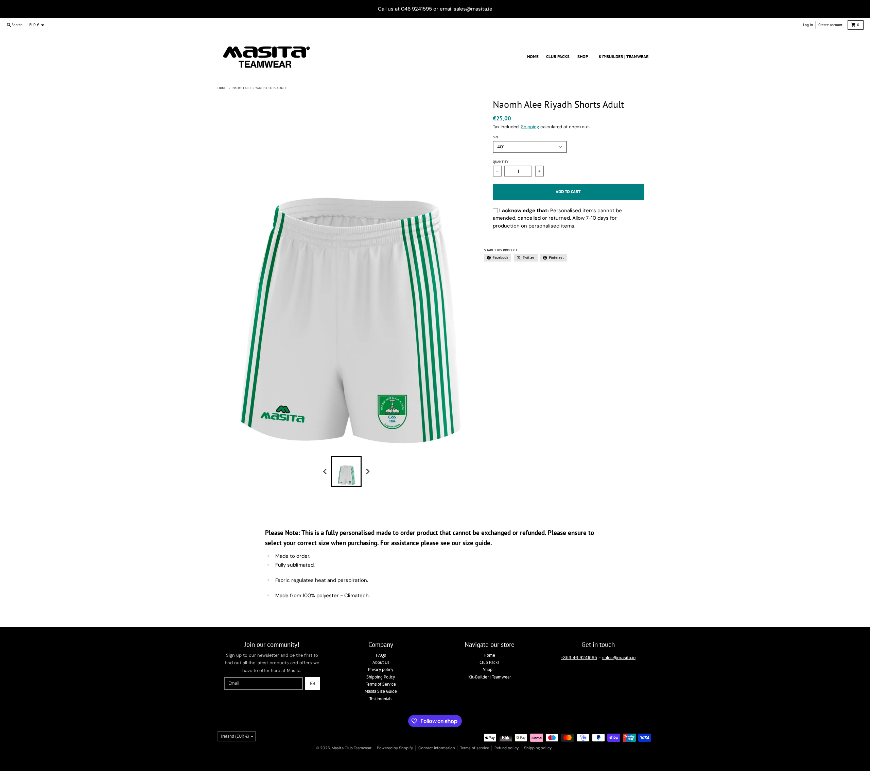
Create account (830, 24)
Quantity (500, 162)
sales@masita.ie (619, 657)
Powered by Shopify (395, 747)
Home (222, 88)
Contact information (436, 747)
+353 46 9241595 (579, 657)
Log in (808, 24)
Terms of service (474, 747)
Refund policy (506, 747)
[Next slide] (367, 471)
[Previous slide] (325, 471)
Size (496, 137)
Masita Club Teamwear (351, 747)
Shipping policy (538, 747)
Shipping (530, 127)
